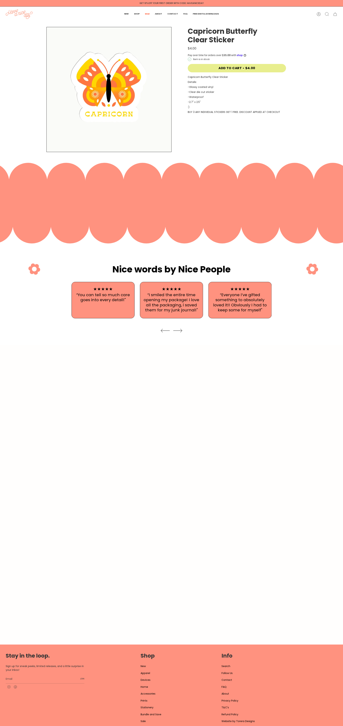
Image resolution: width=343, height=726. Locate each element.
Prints (144, 700)
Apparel (145, 673)
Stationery (147, 707)
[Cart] (335, 14)
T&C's (225, 707)
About (225, 693)
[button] (136, 14)
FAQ (224, 687)
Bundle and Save (151, 714)
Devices (145, 680)
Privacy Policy (230, 700)
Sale (143, 721)
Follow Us (227, 673)
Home (144, 687)
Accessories (148, 693)
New (143, 666)
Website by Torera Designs (238, 721)
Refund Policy (230, 714)
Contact (227, 680)
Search (226, 666)
